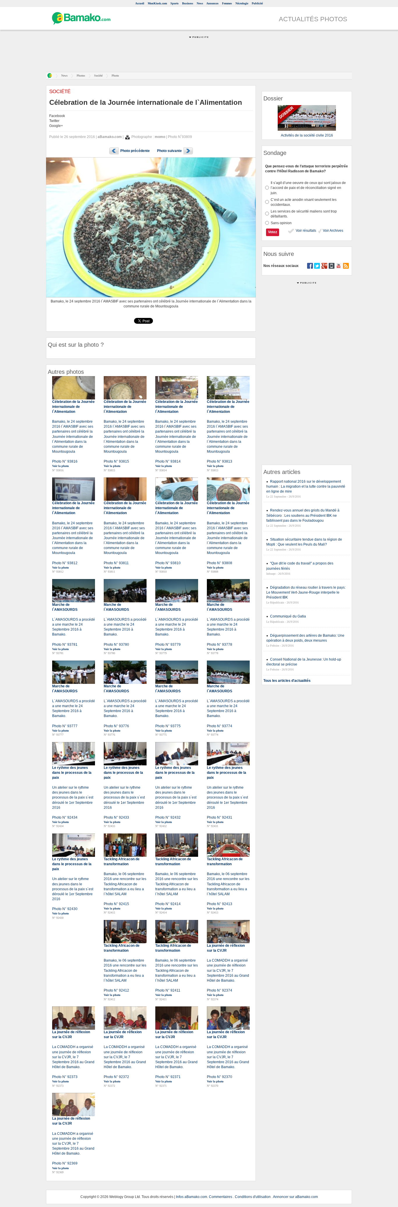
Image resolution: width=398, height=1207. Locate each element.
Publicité (257, 3)
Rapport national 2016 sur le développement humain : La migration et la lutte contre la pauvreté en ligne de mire (305, 486)
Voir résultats (305, 231)
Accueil (139, 3)
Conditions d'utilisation (253, 1197)
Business (187, 3)
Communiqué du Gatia (288, 616)
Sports (174, 3)
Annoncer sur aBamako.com (295, 1197)
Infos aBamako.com (191, 1197)
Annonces (212, 3)
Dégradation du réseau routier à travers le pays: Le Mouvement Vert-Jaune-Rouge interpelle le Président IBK (306, 592)
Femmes (227, 3)
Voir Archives (332, 231)
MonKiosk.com (157, 3)
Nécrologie (241, 3)
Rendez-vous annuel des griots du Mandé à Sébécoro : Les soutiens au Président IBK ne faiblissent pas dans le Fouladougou (302, 515)
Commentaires (220, 1197)
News (200, 3)
